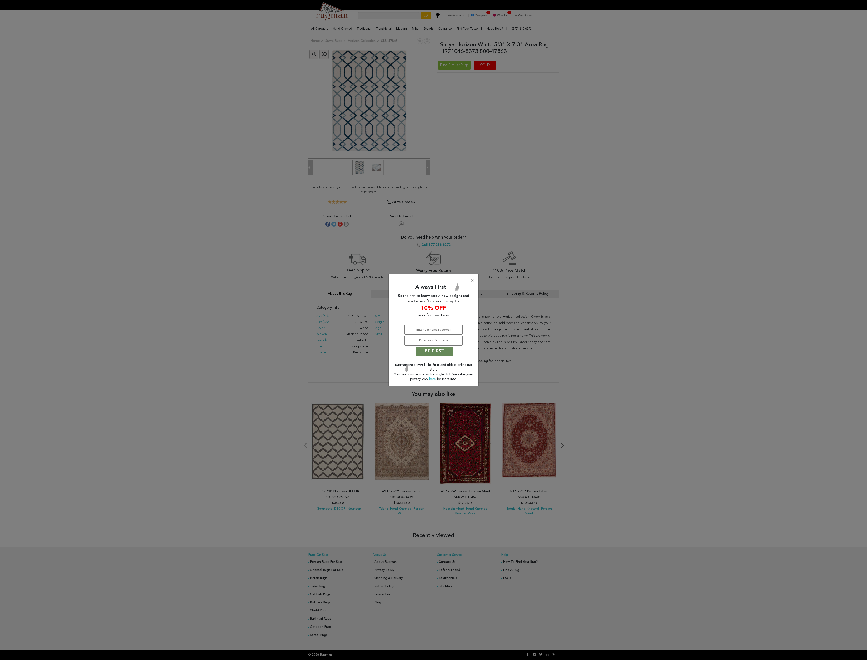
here (433, 379)
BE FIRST (434, 351)
